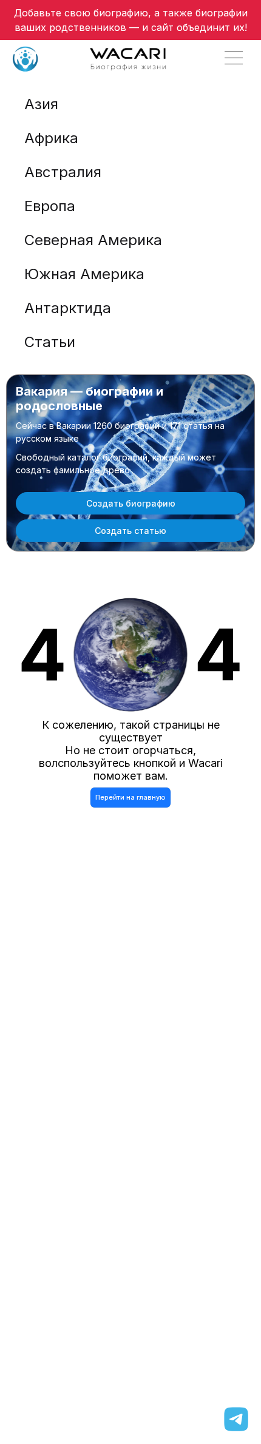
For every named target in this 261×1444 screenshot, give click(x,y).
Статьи (49, 342)
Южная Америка (84, 274)
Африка (51, 138)
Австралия (62, 172)
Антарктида (67, 308)
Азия (41, 104)
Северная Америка (93, 240)
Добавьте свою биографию (81, 13)
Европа (49, 206)
